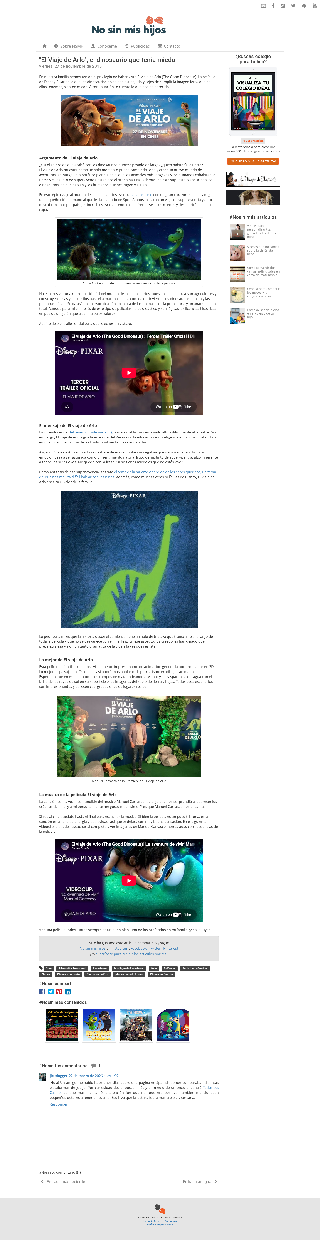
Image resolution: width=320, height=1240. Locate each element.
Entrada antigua (197, 1181)
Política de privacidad (160, 1224)
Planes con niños (97, 974)
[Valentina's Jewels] (253, 198)
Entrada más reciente (65, 1181)
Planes (46, 974)
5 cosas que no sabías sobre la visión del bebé (263, 250)
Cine (48, 969)
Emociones (100, 969)
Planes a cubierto (68, 974)
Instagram (120, 948)
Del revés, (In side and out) (90, 432)
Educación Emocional (72, 969)
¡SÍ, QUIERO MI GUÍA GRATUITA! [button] (253, 161)
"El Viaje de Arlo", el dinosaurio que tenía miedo (107, 60)
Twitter (155, 948)
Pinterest (170, 948)
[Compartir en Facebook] (43, 992)
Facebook (139, 948)
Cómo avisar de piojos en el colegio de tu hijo (263, 313)
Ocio (153, 969)
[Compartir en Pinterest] (60, 992)
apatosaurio (142, 194)
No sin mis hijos (93, 948)
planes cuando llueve (129, 974)
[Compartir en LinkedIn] (68, 992)
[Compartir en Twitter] (52, 992)
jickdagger (58, 1075)
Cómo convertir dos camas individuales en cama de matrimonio (263, 271)
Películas (169, 969)
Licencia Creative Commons (160, 1221)
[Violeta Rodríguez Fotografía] (253, 180)
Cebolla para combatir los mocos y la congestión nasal (263, 292)
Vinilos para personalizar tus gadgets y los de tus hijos (261, 231)
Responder (59, 1104)
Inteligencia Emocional (128, 969)
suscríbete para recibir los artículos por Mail (132, 954)
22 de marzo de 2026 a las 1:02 (94, 1075)
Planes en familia (161, 974)
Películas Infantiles (195, 969)
